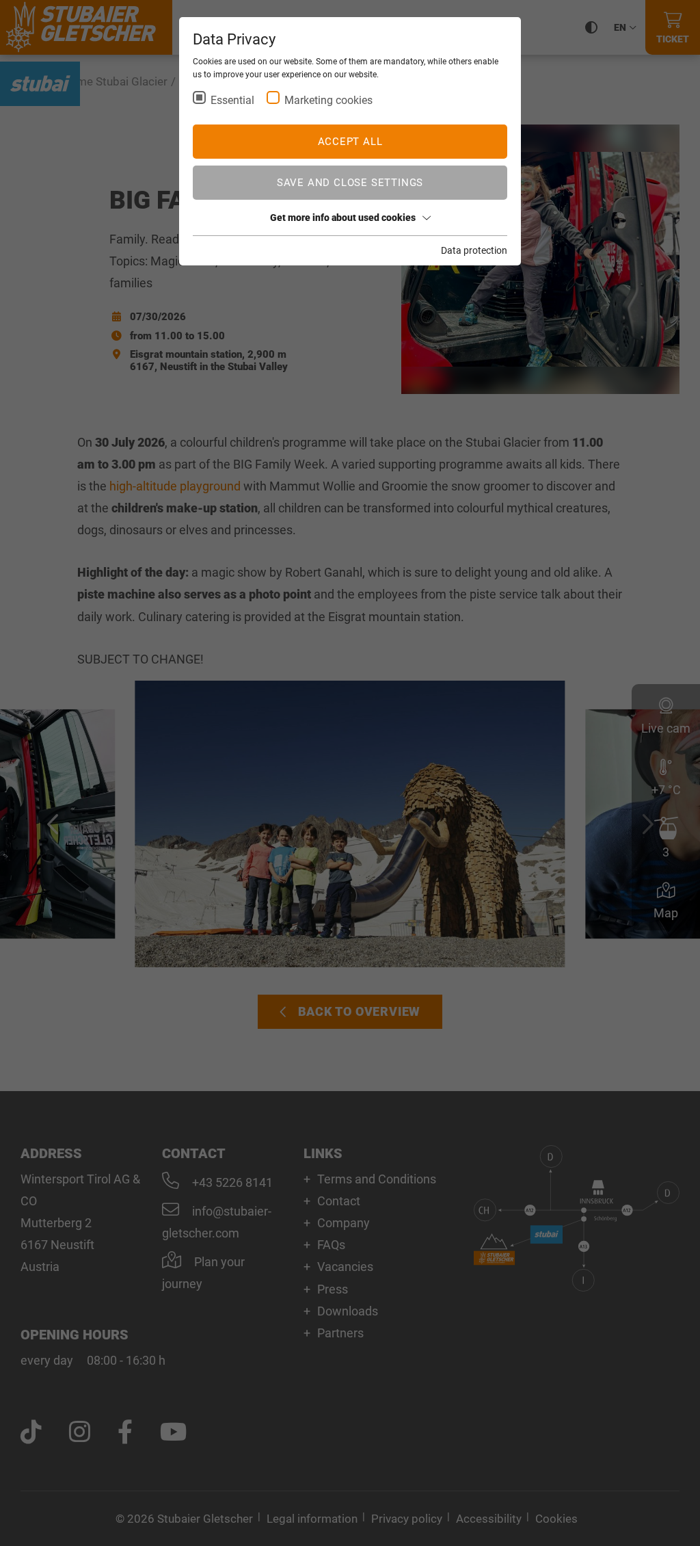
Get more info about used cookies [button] (343, 217)
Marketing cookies (328, 100)
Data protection (474, 250)
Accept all (350, 141)
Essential (232, 100)
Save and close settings (350, 182)
